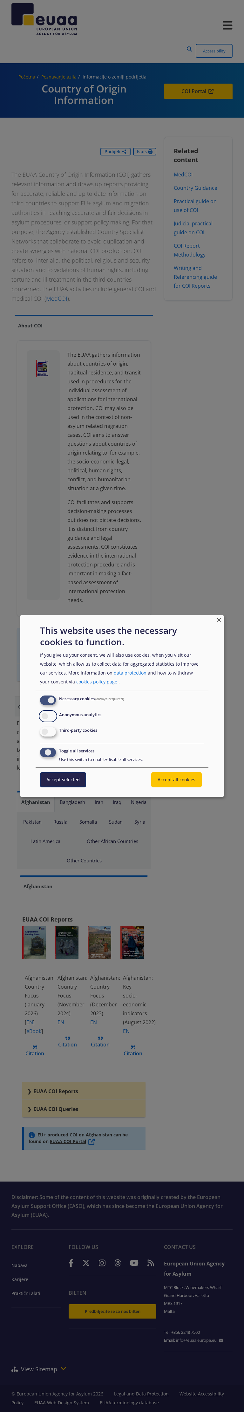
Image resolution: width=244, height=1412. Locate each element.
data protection (130, 673)
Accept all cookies (176, 780)
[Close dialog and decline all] (219, 619)
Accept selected (63, 780)
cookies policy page (96, 682)
